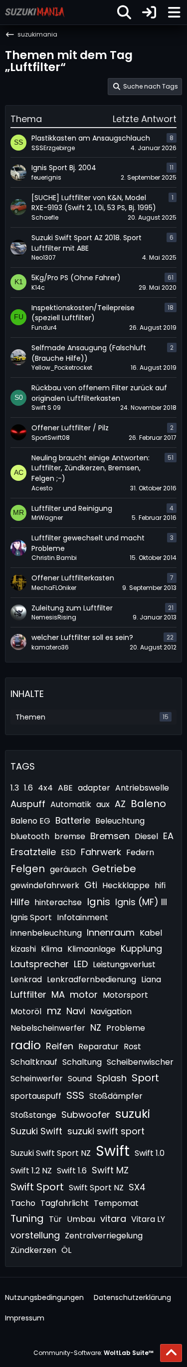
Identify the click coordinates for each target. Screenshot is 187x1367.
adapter (94, 788)
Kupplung (141, 948)
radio (25, 1045)
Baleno (148, 804)
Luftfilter (28, 994)
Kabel (151, 933)
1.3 (14, 788)
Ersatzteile (33, 852)
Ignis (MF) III (141, 902)
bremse (69, 836)
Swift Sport (37, 1187)
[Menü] (174, 13)
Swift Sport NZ (96, 1187)
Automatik (70, 804)
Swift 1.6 (72, 1170)
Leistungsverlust (124, 964)
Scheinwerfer (36, 1078)
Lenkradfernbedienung (91, 979)
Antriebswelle (142, 788)
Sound (80, 1078)
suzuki (132, 1114)
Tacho (22, 1203)
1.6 (28, 788)
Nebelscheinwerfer (47, 1028)
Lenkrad (26, 979)
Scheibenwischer (140, 1062)
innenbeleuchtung (46, 933)
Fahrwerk (101, 852)
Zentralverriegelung (104, 1235)
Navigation (111, 1011)
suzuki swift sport (106, 1131)
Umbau (81, 1219)
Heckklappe (126, 885)
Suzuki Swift (36, 1131)
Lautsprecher (39, 964)
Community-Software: (93, 1352)
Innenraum (111, 932)
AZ (120, 804)
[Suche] (124, 13)
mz (53, 1011)
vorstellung (35, 1235)
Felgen (27, 869)
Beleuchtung (120, 821)
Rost (132, 1046)
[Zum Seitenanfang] (171, 1353)
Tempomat (116, 1203)
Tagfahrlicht (64, 1203)
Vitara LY (148, 1219)
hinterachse (58, 902)
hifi (160, 885)
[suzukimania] (35, 12)
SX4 (137, 1187)
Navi (75, 1011)
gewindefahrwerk (44, 885)
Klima (51, 949)
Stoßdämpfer (116, 1096)
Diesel (146, 836)
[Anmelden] (149, 12)
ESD (68, 852)
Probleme (125, 1028)
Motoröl (25, 1011)
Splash (112, 1078)
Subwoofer (85, 1114)
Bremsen (110, 836)
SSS (75, 1095)
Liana (151, 979)
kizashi (23, 949)
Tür (55, 1219)
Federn (140, 852)
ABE (65, 788)
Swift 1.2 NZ (31, 1170)
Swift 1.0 (150, 1153)
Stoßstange (33, 1115)
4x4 (45, 788)
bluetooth (29, 836)
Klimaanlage (91, 949)
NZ (95, 1027)
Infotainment (82, 917)
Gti (90, 885)
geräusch (68, 869)
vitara (113, 1218)
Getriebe (114, 869)
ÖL (66, 1250)
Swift (113, 1151)
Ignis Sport (31, 917)
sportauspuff (35, 1096)
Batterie (72, 820)
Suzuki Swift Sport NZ (50, 1153)
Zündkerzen (33, 1250)
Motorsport (125, 995)
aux (103, 804)
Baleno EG (30, 821)
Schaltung (82, 1062)
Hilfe (19, 902)
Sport (145, 1078)
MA (58, 994)
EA (168, 836)
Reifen (59, 1046)
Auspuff (27, 804)
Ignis (98, 902)
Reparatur (98, 1046)
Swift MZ (110, 1170)
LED (81, 964)
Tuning (27, 1218)
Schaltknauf (33, 1062)
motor (84, 994)
